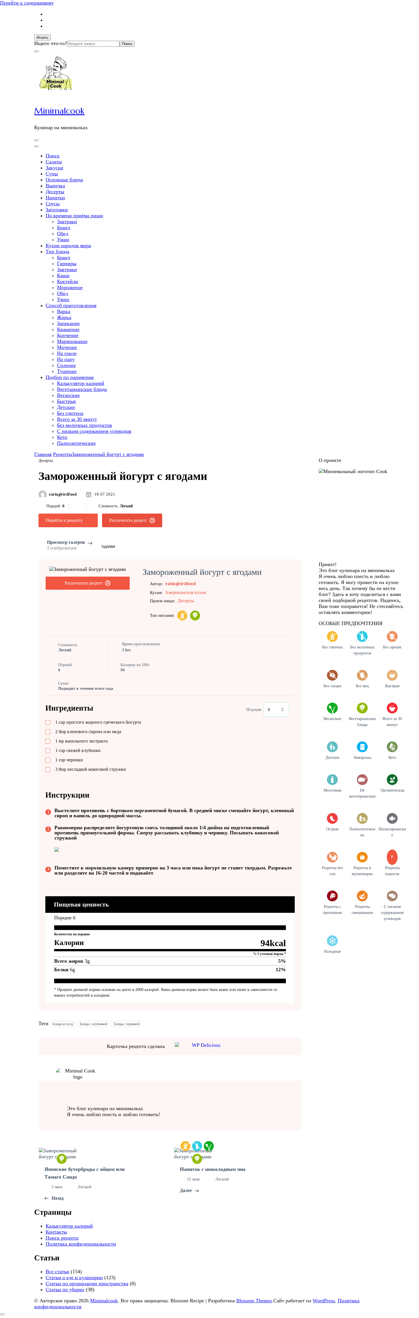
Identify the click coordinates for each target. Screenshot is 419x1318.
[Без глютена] (182, 616)
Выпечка (55, 185)
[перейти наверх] (2, 1314)
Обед (62, 233)
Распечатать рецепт (128, 520)
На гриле (67, 353)
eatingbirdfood (63, 494)
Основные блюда (64, 180)
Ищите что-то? (50, 43)
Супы (52, 174)
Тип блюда (57, 251)
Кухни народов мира (68, 245)
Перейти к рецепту (64, 520)
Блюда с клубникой (93, 1024)
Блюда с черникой (126, 1024)
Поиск (53, 156)
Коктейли (67, 281)
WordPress (324, 1300)
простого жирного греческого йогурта (98, 722)
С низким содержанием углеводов (94, 431)
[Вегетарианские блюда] (195, 616)
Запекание (68, 323)
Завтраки (67, 221)
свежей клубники (78, 750)
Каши (63, 275)
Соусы (53, 203)
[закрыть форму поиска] (36, 51)
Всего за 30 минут (77, 419)
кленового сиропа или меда (88, 731)
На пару (66, 359)
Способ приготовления (71, 305)
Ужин (63, 239)
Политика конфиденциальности (81, 1244)
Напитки (55, 197)
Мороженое (70, 287)
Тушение (67, 371)
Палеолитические (76, 443)
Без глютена (70, 413)
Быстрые (66, 401)
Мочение (67, 347)
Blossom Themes (254, 1300)
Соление (66, 365)
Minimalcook (59, 111)
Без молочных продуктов (84, 425)
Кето (62, 437)
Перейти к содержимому (27, 3)
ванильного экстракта (81, 741)
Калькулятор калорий (80, 383)
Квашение (68, 329)
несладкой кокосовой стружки (90, 769)
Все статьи (57, 1271)
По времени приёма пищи (74, 215)
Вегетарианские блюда (82, 389)
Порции (254, 709)
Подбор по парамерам (69, 377)
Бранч (63, 227)
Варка (63, 311)
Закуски (54, 168)
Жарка (64, 317)
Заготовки (57, 209)
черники (69, 759)
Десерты (55, 191)
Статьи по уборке (65, 1289)
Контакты (56, 1232)
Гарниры (66, 263)
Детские (66, 407)
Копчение (67, 335)
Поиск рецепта (62, 1238)
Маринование (72, 341)
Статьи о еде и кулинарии (74, 1277)
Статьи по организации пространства (87, 1283)
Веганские (68, 395)
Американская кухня (185, 592)
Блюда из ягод (62, 1024)
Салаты (54, 162)
